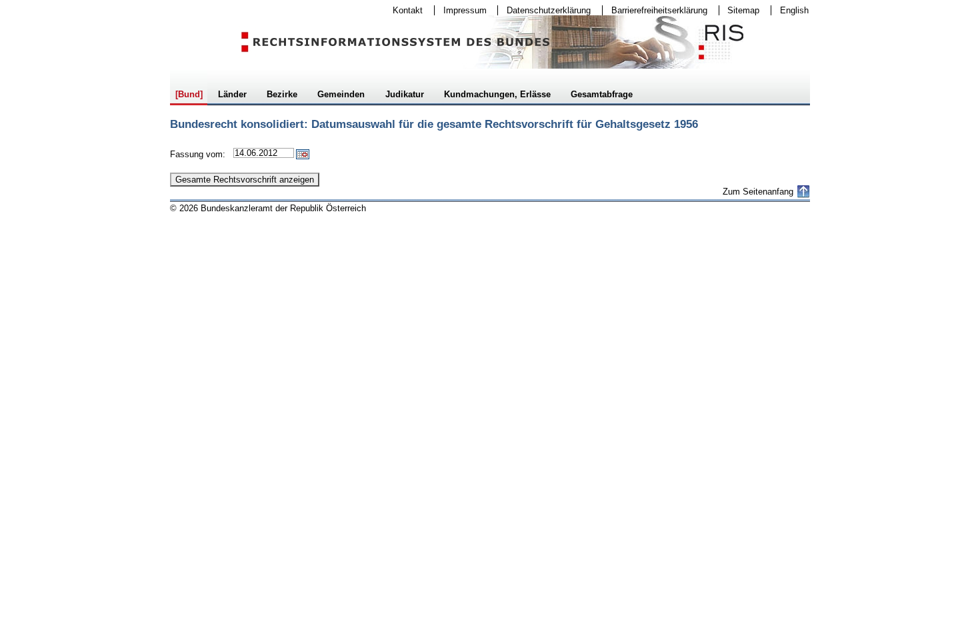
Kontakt (403, 10)
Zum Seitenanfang (758, 192)
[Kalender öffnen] (302, 154)
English (794, 10)
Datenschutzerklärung (544, 10)
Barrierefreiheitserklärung (655, 10)
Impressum (461, 10)
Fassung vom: (197, 154)
